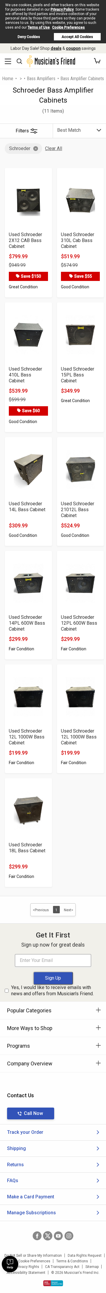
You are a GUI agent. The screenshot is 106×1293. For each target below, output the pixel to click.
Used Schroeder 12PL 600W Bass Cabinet (79, 623)
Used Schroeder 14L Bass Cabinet (27, 506)
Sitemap (92, 1267)
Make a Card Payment (30, 1197)
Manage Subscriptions (31, 1212)
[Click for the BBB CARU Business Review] (53, 1283)
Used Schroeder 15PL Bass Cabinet (77, 375)
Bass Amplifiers (41, 78)
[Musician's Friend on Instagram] (69, 1236)
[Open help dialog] (10, 1264)
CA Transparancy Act (62, 1267)
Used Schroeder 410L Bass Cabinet (25, 375)
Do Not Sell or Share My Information (33, 1255)
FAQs (12, 1180)
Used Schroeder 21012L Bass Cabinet (77, 509)
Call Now (33, 1113)
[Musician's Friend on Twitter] (47, 1236)
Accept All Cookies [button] (77, 37)
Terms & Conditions (72, 1261)
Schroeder (19, 148)
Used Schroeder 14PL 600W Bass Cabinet (27, 623)
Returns (15, 1164)
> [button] (21, 78)
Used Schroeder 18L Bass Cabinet (27, 847)
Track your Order (25, 1132)
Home (7, 78)
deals (56, 48)
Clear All (53, 148)
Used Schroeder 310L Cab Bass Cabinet (77, 240)
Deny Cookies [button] (29, 37)
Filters (22, 131)
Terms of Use (39, 27)
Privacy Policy (62, 9)
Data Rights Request (85, 1255)
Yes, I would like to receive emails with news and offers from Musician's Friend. (52, 990)
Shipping (16, 1148)
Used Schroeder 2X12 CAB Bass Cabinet (25, 240)
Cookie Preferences (68, 27)
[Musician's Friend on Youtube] (58, 1236)
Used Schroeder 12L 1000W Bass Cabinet (26, 737)
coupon (73, 48)
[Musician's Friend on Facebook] (37, 1236)
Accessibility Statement (25, 1273)
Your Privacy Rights (23, 1267)
